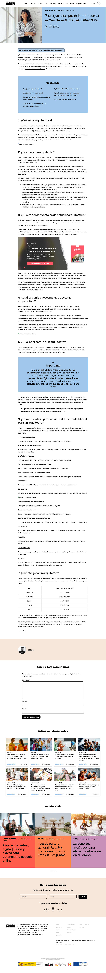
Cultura (40, 3)
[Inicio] (10, 3)
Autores (82, 927)
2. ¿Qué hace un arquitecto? (33, 93)
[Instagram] (53, 909)
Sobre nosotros (84, 924)
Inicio (25, 3)
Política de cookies (68, 944)
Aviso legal (59, 944)
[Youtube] (59, 909)
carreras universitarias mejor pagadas (66, 278)
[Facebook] (46, 909)
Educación (32, 3)
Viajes (72, 3)
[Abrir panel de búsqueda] (98, 3)
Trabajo (92, 3)
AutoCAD (53, 190)
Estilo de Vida (63, 3)
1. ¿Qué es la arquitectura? (32, 89)
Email (24, 709)
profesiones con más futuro (35, 69)
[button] (3, 832)
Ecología (53, 3)
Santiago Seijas (60, 10)
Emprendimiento (82, 3)
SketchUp (45, 190)
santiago (31, 650)
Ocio (46, 3)
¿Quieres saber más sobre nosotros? (30, 935)
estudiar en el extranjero (36, 220)
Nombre (24, 701)
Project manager (24, 548)
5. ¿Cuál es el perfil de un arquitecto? (66, 89)
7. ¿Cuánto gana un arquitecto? (65, 99)
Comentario (26, 680)
